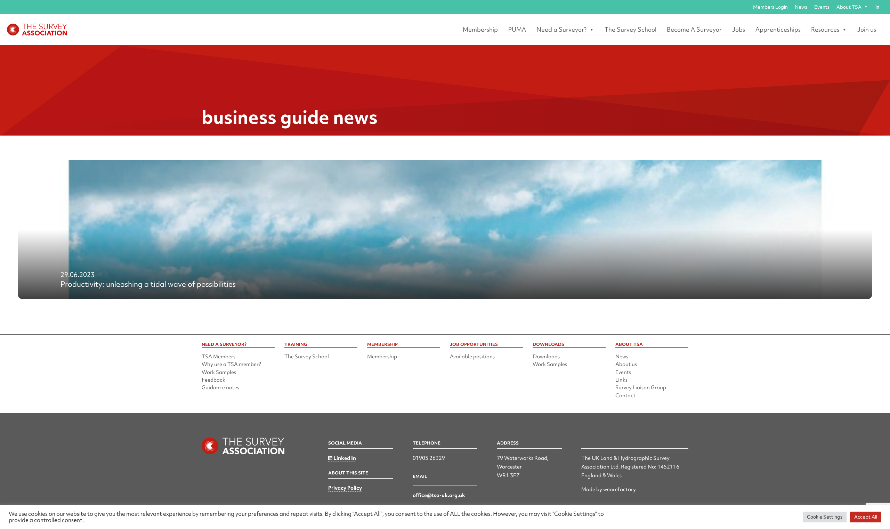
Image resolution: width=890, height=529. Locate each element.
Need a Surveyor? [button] (561, 29)
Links (621, 379)
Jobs (738, 29)
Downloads (546, 356)
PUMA (517, 29)
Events (822, 7)
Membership (480, 29)
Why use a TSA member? (231, 364)
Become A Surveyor (694, 29)
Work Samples (219, 372)
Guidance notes (220, 387)
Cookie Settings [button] (824, 517)
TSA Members (218, 356)
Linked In (344, 458)
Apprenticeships (778, 29)
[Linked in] (877, 7)
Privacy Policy (345, 488)
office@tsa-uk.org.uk (439, 495)
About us (626, 364)
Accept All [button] (865, 517)
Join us (866, 29)
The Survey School (630, 29)
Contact (625, 395)
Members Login (770, 7)
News (801, 7)
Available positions (472, 356)
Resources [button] (825, 29)
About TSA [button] (848, 7)
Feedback (213, 379)
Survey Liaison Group (640, 387)
